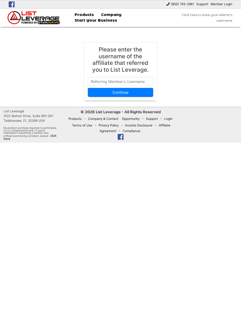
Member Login (221, 4)
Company (111, 14)
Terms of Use (82, 125)
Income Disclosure (139, 125)
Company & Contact (103, 119)
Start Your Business (96, 20)
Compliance (131, 131)
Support (202, 4)
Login (168, 119)
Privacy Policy (109, 125)
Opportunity (131, 119)
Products (84, 14)
